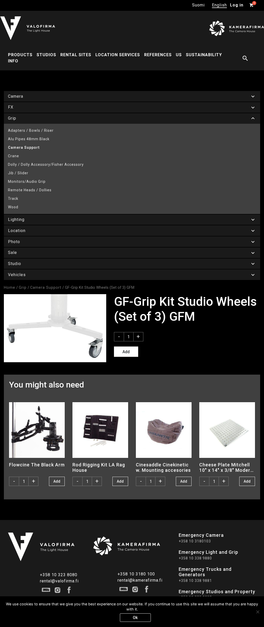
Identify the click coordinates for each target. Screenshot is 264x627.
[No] (257, 611)
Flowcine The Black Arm (37, 464)
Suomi (198, 5)
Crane (13, 156)
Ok (135, 617)
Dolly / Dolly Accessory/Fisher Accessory (46, 164)
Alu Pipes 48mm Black (29, 139)
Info (13, 61)
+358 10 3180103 (195, 541)
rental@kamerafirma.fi (140, 580)
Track (13, 198)
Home (9, 287)
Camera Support (24, 147)
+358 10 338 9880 (195, 558)
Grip (23, 287)
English (219, 5)
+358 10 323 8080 (58, 574)
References (158, 54)
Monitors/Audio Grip (27, 181)
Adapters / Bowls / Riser (31, 130)
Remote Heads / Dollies (30, 190)
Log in (236, 5)
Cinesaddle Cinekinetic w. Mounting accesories (163, 467)
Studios (46, 54)
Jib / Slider (18, 173)
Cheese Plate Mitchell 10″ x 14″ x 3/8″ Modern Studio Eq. (226, 467)
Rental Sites (75, 54)
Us (179, 54)
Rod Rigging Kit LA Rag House (98, 467)
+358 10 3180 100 (136, 574)
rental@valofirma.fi (59, 581)
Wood (13, 207)
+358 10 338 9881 (195, 581)
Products (20, 54)
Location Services (117, 54)
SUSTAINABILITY (204, 54)
